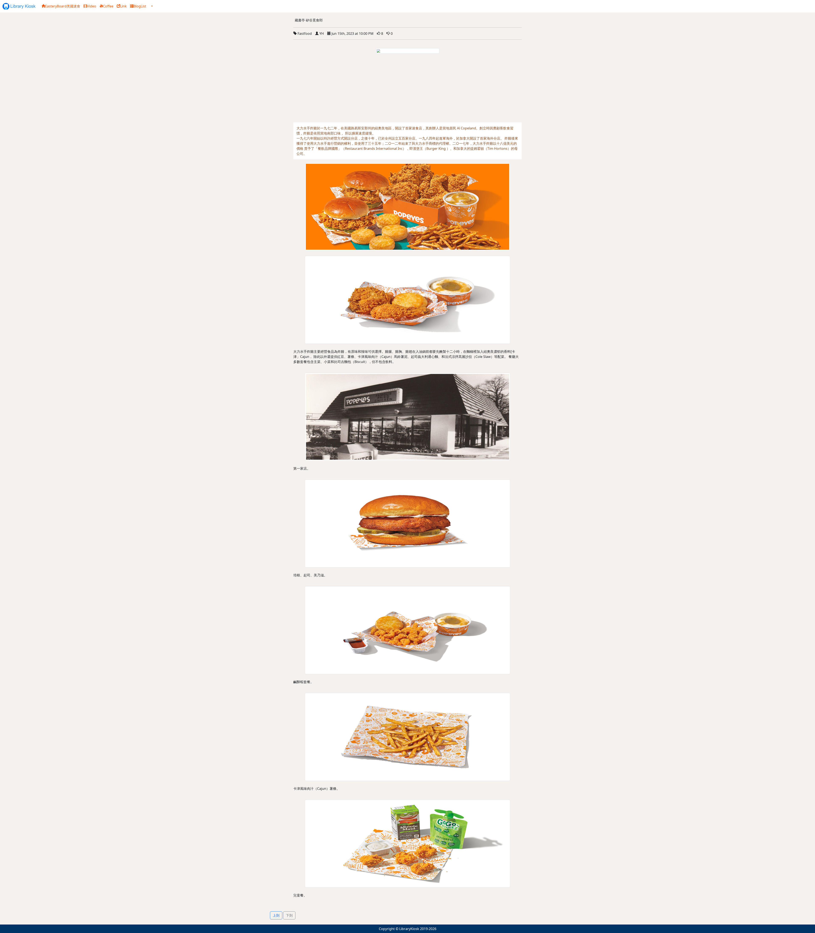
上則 (276, 915)
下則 (289, 915)
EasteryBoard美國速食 (62, 6)
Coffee (108, 6)
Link (123, 6)
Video (91, 6)
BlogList (139, 6)
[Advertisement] (407, 90)
